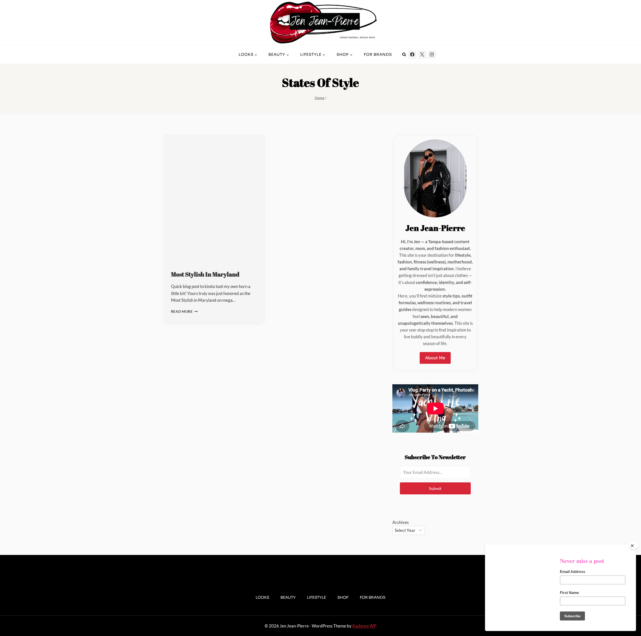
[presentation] (214, 198)
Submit (435, 488)
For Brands (378, 54)
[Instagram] (432, 54)
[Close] (633, 545)
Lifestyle (316, 597)
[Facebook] (412, 54)
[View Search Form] (404, 55)
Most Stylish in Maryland (205, 274)
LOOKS (262, 597)
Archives (400, 522)
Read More (184, 311)
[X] (422, 54)
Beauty (288, 597)
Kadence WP (364, 625)
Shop (343, 597)
